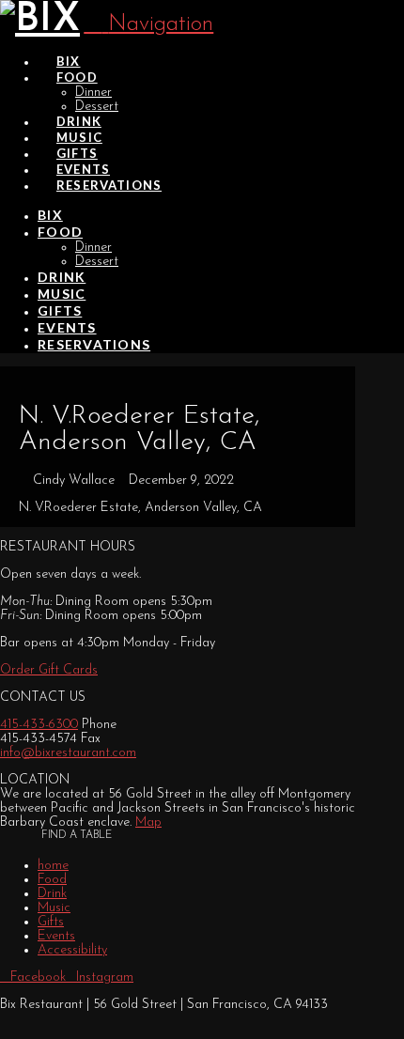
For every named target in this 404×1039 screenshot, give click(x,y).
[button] (148, 24)
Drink (52, 894)
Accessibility (72, 950)
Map (148, 822)
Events (56, 936)
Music (54, 908)
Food (52, 880)
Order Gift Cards (49, 670)
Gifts (51, 922)
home (53, 866)
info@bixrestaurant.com (68, 753)
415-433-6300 (39, 725)
